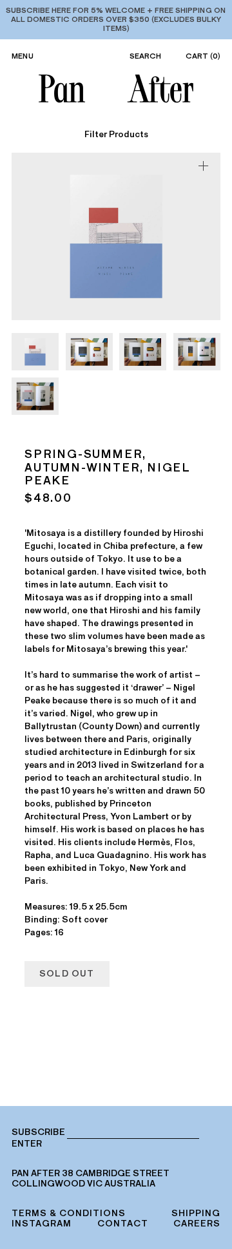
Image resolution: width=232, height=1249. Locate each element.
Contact (122, 1223)
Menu (23, 56)
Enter (27, 1144)
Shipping (195, 1213)
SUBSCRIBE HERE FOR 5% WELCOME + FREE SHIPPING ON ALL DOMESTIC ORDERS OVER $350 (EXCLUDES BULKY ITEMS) (116, 19)
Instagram (42, 1223)
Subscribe (38, 1132)
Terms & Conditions (69, 1213)
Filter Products (116, 134)
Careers (196, 1223)
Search (145, 56)
